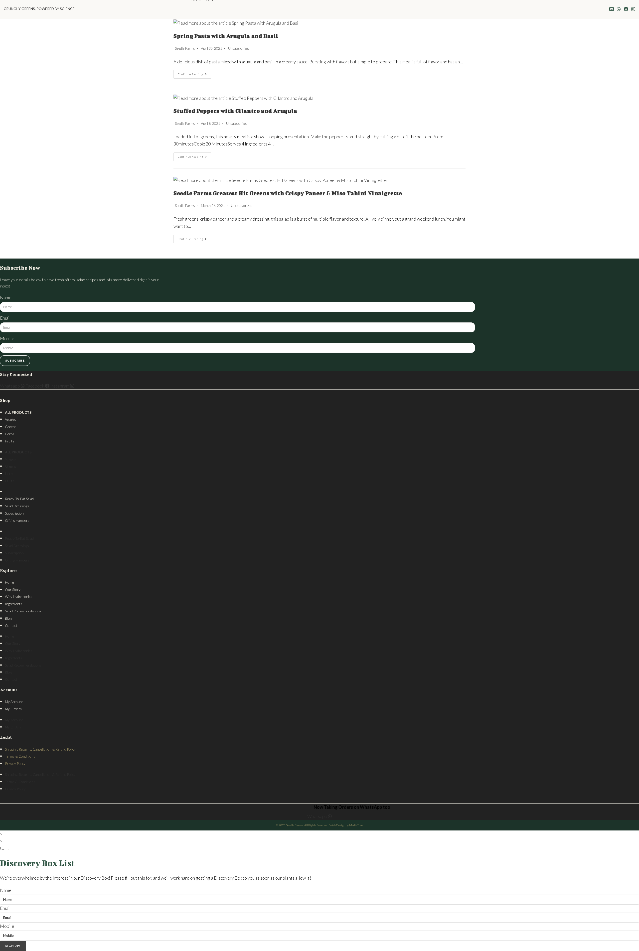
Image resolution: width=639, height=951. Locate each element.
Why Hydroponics (18, 596)
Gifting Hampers (17, 520)
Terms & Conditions (20, 756)
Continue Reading (194, 75)
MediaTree (356, 825)
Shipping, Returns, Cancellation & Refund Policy (40, 749)
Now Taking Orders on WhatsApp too (334, 807)
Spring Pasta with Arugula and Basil (225, 36)
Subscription (14, 513)
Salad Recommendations (23, 611)
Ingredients (13, 604)
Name (5, 297)
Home (9, 582)
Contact (11, 625)
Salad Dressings (17, 506)
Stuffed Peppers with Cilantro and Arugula (235, 111)
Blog (8, 618)
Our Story (12, 589)
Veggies (10, 419)
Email (5, 318)
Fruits (9, 441)
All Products (18, 412)
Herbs (9, 434)
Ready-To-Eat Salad (19, 499)
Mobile (7, 338)
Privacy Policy (15, 763)
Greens (10, 426)
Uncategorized (239, 48)
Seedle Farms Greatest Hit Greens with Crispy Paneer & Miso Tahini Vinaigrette (287, 193)
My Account (14, 701)
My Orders (13, 709)
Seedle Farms (185, 48)
